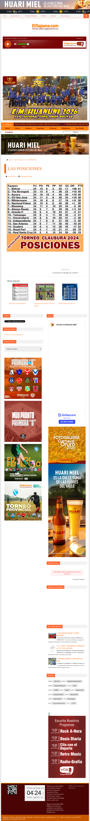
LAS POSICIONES (31, 160)
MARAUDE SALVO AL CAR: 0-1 (56, 124)
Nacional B (74, 694)
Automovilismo (58, 694)
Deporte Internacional (74, 681)
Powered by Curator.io (79, 579)
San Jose (56, 681)
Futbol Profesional (18, 160)
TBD (57, 817)
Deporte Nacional (59, 686)
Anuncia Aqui (64, 16)
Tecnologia (71, 699)
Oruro (67, 690)
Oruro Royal (57, 699)
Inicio (5, 16)
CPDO (73, 703)
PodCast (43, 16)
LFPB (56, 690)
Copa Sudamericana (59, 703)
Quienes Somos (15, 16)
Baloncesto (79, 690)
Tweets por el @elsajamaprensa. (13, 334)
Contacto (53, 16)
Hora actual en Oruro (39, 788)
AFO (74, 686)
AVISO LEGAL (73, 786)
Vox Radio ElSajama (31, 16)
